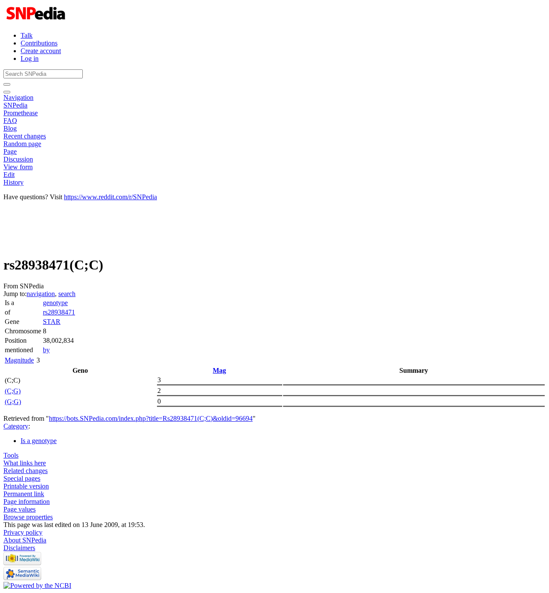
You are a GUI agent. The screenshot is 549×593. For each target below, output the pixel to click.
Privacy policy (22, 532)
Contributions (39, 43)
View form (18, 167)
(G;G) (13, 401)
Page (10, 151)
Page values (19, 509)
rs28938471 (59, 312)
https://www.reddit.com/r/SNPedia (110, 197)
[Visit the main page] (36, 20)
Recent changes (24, 136)
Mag (219, 370)
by (46, 349)
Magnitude (19, 360)
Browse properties (28, 517)
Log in (30, 58)
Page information (26, 501)
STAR (51, 321)
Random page (22, 143)
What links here (24, 463)
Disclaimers (19, 547)
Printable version (26, 486)
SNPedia (15, 105)
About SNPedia (24, 540)
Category (15, 426)
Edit (9, 174)
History (13, 182)
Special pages (21, 478)
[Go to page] (6, 84)
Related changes (25, 470)
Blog (10, 128)
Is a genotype (39, 440)
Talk (27, 35)
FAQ (10, 120)
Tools (10, 455)
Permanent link (23, 493)
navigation (41, 293)
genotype (55, 302)
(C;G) (13, 391)
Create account (41, 50)
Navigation (18, 97)
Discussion (18, 159)
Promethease (20, 113)
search (66, 293)
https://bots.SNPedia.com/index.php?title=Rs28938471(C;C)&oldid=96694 (151, 418)
